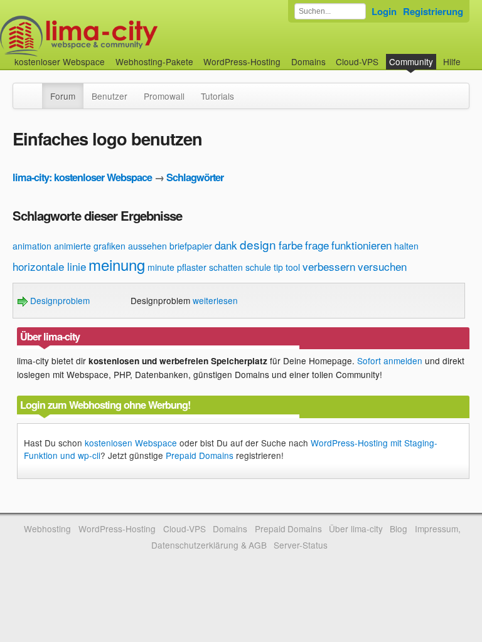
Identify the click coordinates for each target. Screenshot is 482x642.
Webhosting (47, 528)
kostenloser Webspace (59, 61)
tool (293, 267)
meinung (116, 264)
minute (160, 267)
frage (317, 245)
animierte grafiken (90, 245)
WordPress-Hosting (242, 61)
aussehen (147, 245)
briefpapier (190, 245)
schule (258, 267)
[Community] (34, 89)
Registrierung (433, 11)
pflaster (191, 267)
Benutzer (109, 96)
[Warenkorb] (471, 55)
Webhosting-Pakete (154, 61)
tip (278, 267)
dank (226, 245)
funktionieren (361, 245)
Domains (308, 61)
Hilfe (452, 61)
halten (406, 245)
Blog (398, 528)
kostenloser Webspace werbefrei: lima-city (125, 36)
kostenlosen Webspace (131, 442)
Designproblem (59, 300)
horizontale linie (49, 266)
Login (384, 11)
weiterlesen (215, 300)
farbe (291, 245)
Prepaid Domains (199, 455)
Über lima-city (355, 528)
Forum (62, 96)
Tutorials (217, 96)
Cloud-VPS (357, 61)
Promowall (164, 96)
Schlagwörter (194, 177)
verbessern (329, 266)
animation (32, 245)
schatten (226, 267)
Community (411, 61)
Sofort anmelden (389, 360)
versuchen (382, 266)
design (258, 244)
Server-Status (301, 545)
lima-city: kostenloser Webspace (82, 177)
